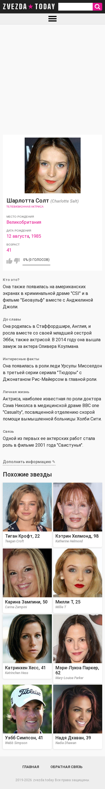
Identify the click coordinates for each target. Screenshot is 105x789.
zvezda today (29, 6)
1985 (36, 236)
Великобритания (23, 222)
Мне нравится (9, 261)
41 (8, 250)
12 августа (17, 236)
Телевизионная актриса (24, 206)
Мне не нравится (17, 261)
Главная (30, 767)
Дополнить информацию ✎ (29, 462)
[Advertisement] (52, 79)
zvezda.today (43, 780)
